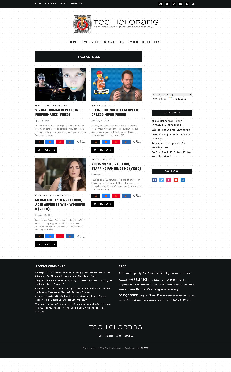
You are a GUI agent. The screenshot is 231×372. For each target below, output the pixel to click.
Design (146, 42)
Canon (182, 274)
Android (125, 273)
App (135, 273)
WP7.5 (189, 300)
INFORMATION (98, 105)
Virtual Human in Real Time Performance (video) (57, 113)
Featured (138, 279)
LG (151, 284)
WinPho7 (168, 300)
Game (38, 105)
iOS (132, 284)
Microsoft (160, 284)
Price (140, 289)
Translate (179, 98)
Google (171, 279)
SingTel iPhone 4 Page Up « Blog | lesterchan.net (66, 280)
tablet (191, 295)
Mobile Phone (181, 285)
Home (38, 4)
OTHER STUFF (56, 195)
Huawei (185, 280)
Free (150, 280)
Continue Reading (46, 149)
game (163, 280)
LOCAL (84, 42)
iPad (137, 284)
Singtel (144, 295)
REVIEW (163, 290)
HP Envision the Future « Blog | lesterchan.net (64, 288)
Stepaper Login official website (55, 296)
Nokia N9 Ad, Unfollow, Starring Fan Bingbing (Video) (116, 167)
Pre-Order (130, 290)
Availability (158, 273)
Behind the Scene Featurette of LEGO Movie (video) (115, 113)
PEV (122, 42)
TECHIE (47, 105)
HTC (179, 279)
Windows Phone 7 (156, 300)
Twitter (122, 300)
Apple (142, 273)
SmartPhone (157, 295)
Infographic (124, 285)
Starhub (182, 295)
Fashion (133, 42)
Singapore (128, 294)
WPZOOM (144, 348)
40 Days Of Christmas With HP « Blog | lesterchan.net (68, 272)
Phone (121, 290)
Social (169, 296)
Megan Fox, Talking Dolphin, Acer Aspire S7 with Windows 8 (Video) (60, 205)
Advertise (76, 4)
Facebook (123, 280)
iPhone (145, 284)
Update (129, 300)
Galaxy (157, 280)
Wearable (110, 42)
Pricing (153, 289)
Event (157, 42)
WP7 (184, 300)
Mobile (96, 42)
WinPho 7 (177, 300)
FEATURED (50, 4)
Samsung (173, 289)
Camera (174, 273)
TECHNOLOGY (60, 105)
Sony (175, 295)
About (63, 4)
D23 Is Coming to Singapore (171, 129)
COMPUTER (41, 195)
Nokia (191, 284)
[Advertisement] (172, 68)
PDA (104, 159)
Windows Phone (141, 300)
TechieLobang (115, 327)
